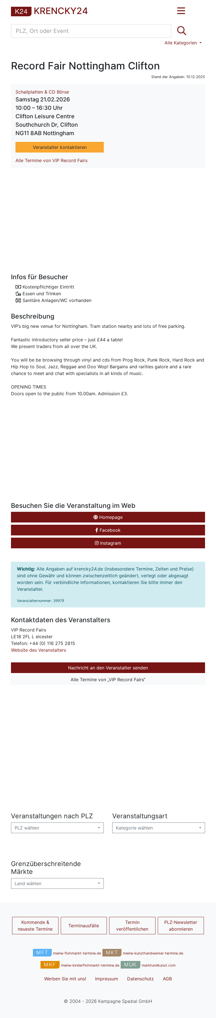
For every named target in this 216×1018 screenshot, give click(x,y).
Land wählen (28, 883)
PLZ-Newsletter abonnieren (180, 925)
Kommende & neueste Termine (35, 925)
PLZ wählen (27, 828)
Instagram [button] (110, 543)
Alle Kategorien (181, 43)
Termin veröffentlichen (132, 925)
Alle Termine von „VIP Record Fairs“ (108, 679)
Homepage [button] (110, 517)
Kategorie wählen (134, 828)
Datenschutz (140, 978)
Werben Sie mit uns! (65, 978)
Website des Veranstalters (38, 650)
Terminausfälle (83, 925)
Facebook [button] (109, 530)
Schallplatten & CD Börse (42, 92)
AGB (167, 978)
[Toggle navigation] (181, 11)
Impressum (106, 978)
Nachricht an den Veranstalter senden (108, 668)
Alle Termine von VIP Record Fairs (51, 160)
